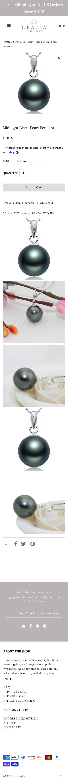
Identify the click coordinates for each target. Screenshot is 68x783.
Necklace (19, 42)
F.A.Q (6, 687)
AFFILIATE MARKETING (19, 700)
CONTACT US (12, 727)
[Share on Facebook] (15, 544)
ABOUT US (10, 723)
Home (7, 42)
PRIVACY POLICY (14, 691)
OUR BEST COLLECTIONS (20, 718)
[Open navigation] (9, 26)
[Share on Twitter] (23, 544)
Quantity (10, 173)
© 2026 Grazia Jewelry (14, 776)
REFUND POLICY (14, 696)
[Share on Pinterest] (32, 544)
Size (6, 160)
